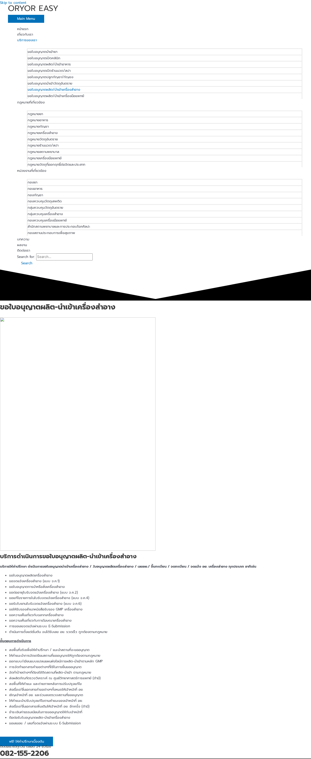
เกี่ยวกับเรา (25, 34)
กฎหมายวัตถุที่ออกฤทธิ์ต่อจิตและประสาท (56, 164)
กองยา (32, 182)
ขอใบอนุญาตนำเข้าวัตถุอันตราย (50, 83)
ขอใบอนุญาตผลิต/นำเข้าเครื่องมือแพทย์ (56, 95)
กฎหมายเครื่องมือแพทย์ (44, 158)
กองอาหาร (35, 188)
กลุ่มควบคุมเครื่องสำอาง (45, 213)
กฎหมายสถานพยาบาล (43, 151)
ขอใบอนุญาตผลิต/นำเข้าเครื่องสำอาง (54, 89)
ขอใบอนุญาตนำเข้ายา (42, 51)
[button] (24, 263)
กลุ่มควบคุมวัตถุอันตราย (45, 207)
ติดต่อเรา (23, 250)
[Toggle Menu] (160, 45)
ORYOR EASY (33, 8)
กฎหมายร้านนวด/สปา (43, 145)
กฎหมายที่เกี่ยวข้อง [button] (31, 102)
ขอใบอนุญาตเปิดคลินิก (44, 58)
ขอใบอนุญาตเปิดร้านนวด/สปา (49, 70)
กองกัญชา (35, 195)
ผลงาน (22, 244)
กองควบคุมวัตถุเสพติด (45, 201)
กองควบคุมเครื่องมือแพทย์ (47, 220)
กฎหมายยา (35, 113)
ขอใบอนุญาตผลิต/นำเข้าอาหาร (49, 64)
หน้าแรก (22, 28)
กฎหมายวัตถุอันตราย (43, 139)
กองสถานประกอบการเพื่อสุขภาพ (51, 232)
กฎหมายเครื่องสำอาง (43, 132)
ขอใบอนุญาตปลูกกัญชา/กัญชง (50, 77)
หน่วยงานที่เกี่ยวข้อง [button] (31, 170)
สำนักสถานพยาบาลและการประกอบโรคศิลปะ (59, 226)
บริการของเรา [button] (27, 40)
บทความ (23, 239)
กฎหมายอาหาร (38, 120)
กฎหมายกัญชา (38, 126)
